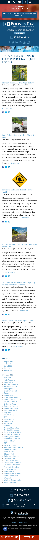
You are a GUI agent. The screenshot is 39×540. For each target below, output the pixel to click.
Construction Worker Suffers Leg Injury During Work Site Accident (18, 283)
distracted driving (10, 410)
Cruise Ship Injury (10, 402)
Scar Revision (9, 452)
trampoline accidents (12, 465)
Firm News (8, 423)
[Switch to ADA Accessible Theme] (5, 529)
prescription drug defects (13, 447)
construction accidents (12, 399)
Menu (30, 2)
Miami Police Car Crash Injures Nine (17, 320)
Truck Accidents (10, 469)
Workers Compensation (13, 480)
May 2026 (7, 368)
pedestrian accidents (12, 439)
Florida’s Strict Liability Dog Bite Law (18, 82)
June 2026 (8, 366)
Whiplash (7, 478)
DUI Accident (9, 419)
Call (14, 2)
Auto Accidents (9, 380)
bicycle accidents (10, 387)
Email (19, 2)
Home (9, 2)
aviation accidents (11, 384)
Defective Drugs (10, 404)
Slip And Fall (9, 454)
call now (19, 33)
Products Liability (10, 450)
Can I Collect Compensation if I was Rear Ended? (19, 136)
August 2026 (9, 362)
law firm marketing (11, 518)
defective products (11, 406)
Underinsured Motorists (12, 473)
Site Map (14, 522)
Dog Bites (7, 413)
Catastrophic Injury (11, 397)
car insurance (9, 395)
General (7, 426)
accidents (7, 378)
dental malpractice (11, 408)
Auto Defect (8, 382)
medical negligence (11, 430)
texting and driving (11, 460)
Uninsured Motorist (11, 476)
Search (25, 2)
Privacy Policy (22, 522)
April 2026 (8, 370)
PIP (5, 443)
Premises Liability (10, 445)
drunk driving (9, 415)
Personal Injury (9, 441)
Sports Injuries (9, 458)
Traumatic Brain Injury (12, 467)
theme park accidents (12, 463)
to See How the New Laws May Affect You (19, 15)
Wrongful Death (10, 482)
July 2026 (7, 364)
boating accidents (10, 391)
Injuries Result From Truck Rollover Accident (17, 190)
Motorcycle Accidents (12, 434)
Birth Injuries (8, 389)
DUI (5, 417)
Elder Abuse (8, 421)
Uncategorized (9, 471)
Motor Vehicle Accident (12, 432)
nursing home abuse (12, 437)
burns (6, 393)
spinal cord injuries (11, 456)
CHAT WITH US (9, 537)
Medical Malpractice (11, 428)
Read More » (7, 108)
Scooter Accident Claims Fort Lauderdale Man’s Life (19, 245)
